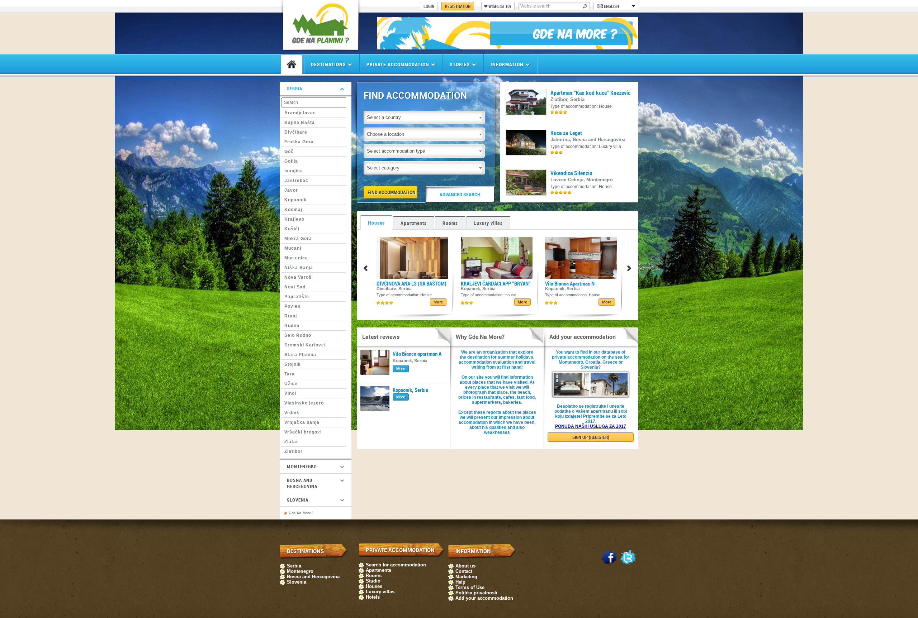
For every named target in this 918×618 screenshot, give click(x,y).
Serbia (294, 566)
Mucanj (292, 248)
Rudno (291, 325)
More (438, 302)
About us (465, 566)
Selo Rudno (297, 335)
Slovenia (296, 582)
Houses (376, 222)
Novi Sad (295, 286)
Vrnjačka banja (302, 422)
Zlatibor (293, 451)
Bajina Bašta (299, 122)
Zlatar (291, 441)
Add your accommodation (484, 598)
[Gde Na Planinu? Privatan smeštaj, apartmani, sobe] (507, 47)
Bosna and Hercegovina (313, 576)
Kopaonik (295, 199)
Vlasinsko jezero (304, 403)
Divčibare (295, 132)
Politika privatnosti (476, 592)
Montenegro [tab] (302, 466)
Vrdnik (291, 412)
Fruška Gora (299, 141)
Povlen (292, 306)
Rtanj (290, 315)
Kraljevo (294, 219)
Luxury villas (488, 223)
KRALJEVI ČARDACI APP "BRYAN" (496, 283)
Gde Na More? (301, 513)
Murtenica (296, 257)
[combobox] (424, 117)
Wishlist (499, 6)
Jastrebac (296, 180)
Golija (291, 161)
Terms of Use (469, 587)
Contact (463, 571)
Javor (291, 190)
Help (460, 582)
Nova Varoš (298, 277)
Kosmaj (293, 209)
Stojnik (292, 364)
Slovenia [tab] (297, 500)
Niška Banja (298, 267)
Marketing (466, 576)
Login (428, 6)
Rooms (450, 223)
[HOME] (291, 64)
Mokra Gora (298, 238)
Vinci (290, 393)
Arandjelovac (300, 112)
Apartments (414, 223)
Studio (373, 581)
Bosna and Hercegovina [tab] (302, 483)
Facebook (608, 558)
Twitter (628, 558)
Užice (291, 383)
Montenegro (300, 571)
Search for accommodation (396, 564)
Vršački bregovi (303, 432)
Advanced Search (460, 194)
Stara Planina (300, 354)
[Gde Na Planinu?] (320, 45)
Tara (289, 374)
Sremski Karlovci (305, 345)
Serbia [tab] (294, 88)
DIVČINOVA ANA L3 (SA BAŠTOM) (411, 283)
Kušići (291, 228)
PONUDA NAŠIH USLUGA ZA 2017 (590, 426)
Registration (457, 6)
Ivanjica (293, 170)
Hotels (373, 597)
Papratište (296, 296)
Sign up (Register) (590, 437)
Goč (289, 151)
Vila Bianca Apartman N (570, 283)
